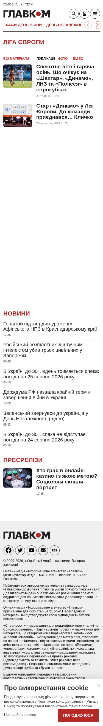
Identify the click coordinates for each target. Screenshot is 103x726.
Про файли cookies (20, 715)
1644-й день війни (23, 25)
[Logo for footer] (26, 537)
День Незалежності (67, 25)
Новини (16, 313)
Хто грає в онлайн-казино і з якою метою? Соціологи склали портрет (66, 479)
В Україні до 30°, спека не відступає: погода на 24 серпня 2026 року (45, 437)
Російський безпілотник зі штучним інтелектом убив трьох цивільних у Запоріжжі (42, 350)
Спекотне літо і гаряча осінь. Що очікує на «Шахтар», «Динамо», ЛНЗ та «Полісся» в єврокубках (65, 78)
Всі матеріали (16, 59)
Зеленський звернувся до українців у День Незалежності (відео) (45, 415)
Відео (78, 59)
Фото (63, 59)
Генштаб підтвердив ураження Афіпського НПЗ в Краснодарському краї (50, 326)
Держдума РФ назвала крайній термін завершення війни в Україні (46, 394)
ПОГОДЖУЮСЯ (78, 715)
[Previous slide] (88, 25)
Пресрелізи (23, 460)
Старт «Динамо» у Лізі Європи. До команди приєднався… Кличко (65, 111)
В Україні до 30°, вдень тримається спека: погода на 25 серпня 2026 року (51, 373)
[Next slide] (97, 25)
